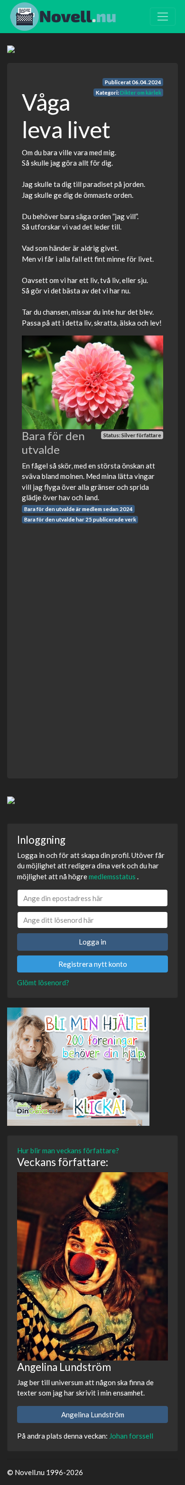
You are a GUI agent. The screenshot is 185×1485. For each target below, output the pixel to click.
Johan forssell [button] (131, 1436)
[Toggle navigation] (163, 17)
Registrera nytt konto (92, 964)
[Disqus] (92, 642)
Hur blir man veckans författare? (68, 1150)
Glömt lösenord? (43, 982)
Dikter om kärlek (140, 92)
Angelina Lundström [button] (92, 1414)
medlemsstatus (112, 876)
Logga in (92, 941)
